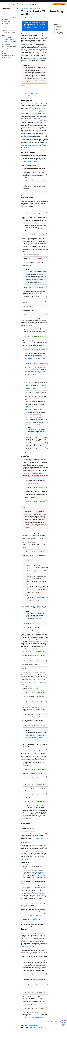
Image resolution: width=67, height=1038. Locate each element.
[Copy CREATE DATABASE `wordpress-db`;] (46, 287)
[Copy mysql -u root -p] (46, 234)
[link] (41, 8)
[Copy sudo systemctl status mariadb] (46, 777)
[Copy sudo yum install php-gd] (46, 652)
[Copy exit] (46, 314)
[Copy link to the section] (20, 100)
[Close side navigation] (18, 8)
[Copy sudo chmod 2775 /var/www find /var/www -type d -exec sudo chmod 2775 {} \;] (46, 714)
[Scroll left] (21, 4)
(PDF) (40, 29)
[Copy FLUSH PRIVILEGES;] (46, 306)
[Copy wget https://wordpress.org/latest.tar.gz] (46, 181)
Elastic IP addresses (28, 136)
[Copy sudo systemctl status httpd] (46, 794)
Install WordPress (27, 90)
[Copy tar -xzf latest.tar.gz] (46, 192)
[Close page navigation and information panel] (64, 22)
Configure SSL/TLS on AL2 (35, 1027)
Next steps (25, 92)
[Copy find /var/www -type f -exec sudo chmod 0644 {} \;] (46, 725)
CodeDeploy (43, 78)
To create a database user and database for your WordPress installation (36, 372)
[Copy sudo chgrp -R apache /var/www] (46, 702)
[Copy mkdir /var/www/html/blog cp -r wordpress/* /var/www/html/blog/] (46, 501)
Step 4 (44, 356)
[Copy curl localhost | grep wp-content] (46, 974)
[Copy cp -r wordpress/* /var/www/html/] (46, 487)
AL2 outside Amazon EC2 (33, 1025)
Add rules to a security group (34, 118)
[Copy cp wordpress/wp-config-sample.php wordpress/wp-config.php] (46, 336)
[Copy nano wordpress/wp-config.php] (46, 349)
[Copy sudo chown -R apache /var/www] (46, 692)
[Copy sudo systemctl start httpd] (46, 801)
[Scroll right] (35, 4)
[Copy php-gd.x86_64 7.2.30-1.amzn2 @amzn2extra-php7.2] (46, 668)
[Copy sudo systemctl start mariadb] (46, 213)
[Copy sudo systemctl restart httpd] (46, 750)
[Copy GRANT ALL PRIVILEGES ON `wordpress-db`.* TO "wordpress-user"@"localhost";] (46, 297)
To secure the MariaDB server (38, 228)
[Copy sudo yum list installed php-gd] (46, 661)
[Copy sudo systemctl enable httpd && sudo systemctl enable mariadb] (46, 769)
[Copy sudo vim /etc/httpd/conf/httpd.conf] (46, 551)
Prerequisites (26, 88)
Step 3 (38, 371)
